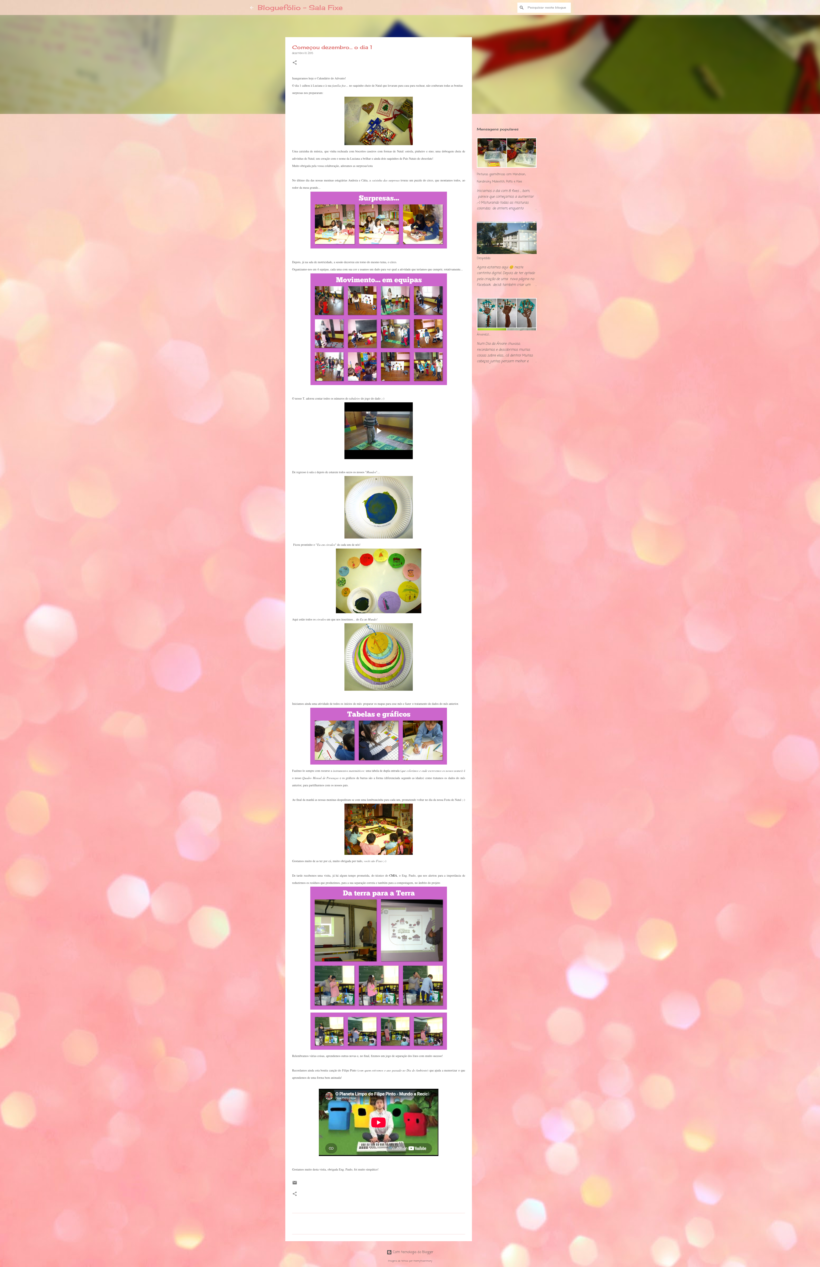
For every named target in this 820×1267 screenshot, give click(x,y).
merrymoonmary (422, 1261)
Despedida (483, 258)
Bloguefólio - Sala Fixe (300, 7)
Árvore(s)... (483, 335)
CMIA (393, 875)
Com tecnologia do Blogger (412, 1252)
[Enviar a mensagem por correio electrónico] (294, 1185)
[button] (294, 63)
